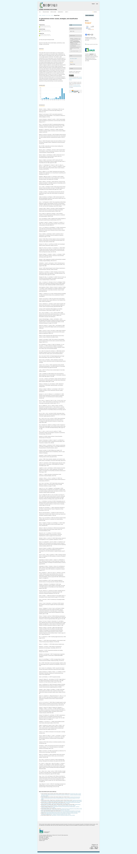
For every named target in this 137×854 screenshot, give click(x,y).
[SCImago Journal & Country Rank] (91, 44)
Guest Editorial (54, 815)
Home (40, 15)
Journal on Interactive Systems (48, 9)
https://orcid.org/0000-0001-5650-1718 (45, 35)
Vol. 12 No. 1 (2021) (49, 15)
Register (93, 3)
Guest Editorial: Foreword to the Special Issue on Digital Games (64, 806)
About (66, 11)
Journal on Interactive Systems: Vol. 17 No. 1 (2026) (73, 801)
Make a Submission (89, 15)
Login (97, 3)
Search (95, 11)
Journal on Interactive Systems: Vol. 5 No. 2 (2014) (66, 805)
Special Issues (53, 11)
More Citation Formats (74, 51)
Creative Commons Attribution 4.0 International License (75, 78)
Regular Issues (46, 11)
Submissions (60, 11)
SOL (40, 11)
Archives (43, 15)
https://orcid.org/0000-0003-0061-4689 (45, 31)
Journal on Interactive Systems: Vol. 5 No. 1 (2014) (61, 809)
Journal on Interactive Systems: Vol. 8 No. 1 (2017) (61, 803)
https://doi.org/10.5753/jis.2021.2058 (47, 39)
